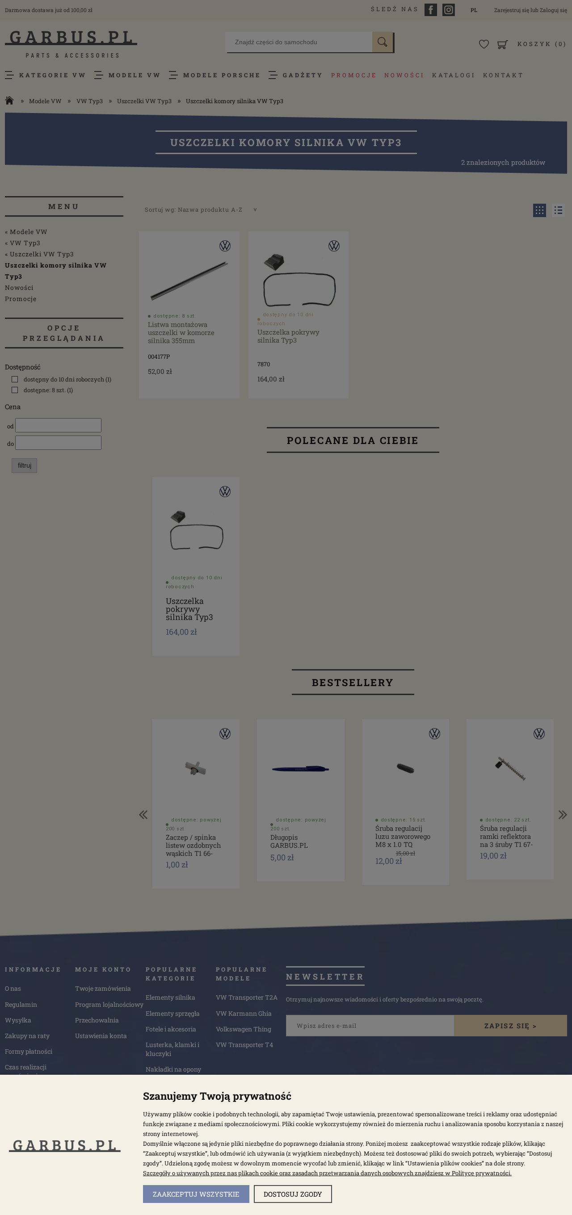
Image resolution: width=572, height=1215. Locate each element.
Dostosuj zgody (293, 1194)
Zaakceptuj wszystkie (196, 1194)
